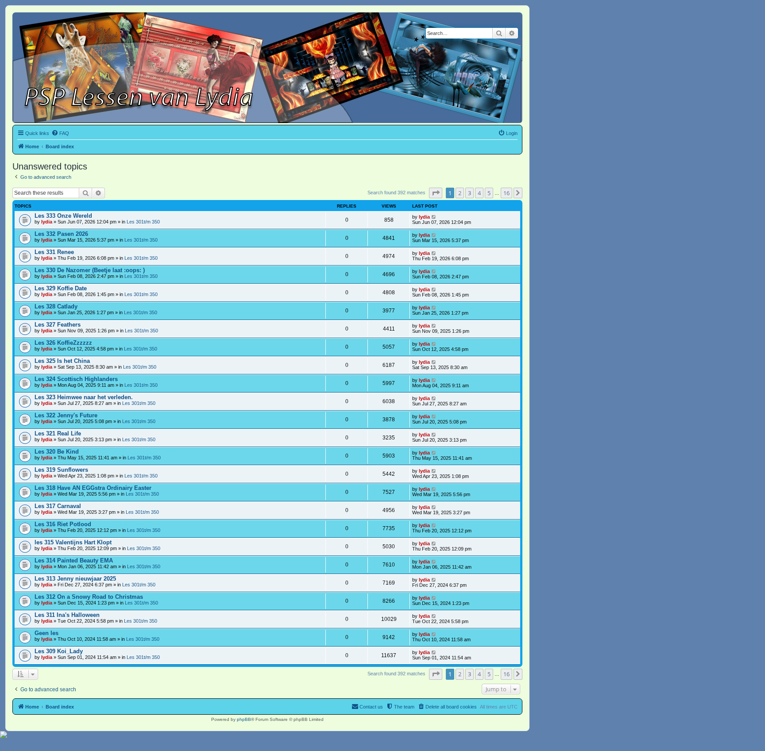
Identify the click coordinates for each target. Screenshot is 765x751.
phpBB (244, 719)
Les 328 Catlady (56, 306)
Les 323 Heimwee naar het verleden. (84, 397)
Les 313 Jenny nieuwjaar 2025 (75, 578)
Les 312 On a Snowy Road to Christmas (89, 596)
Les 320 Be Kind (57, 451)
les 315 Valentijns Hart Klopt (73, 542)
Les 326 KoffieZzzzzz (63, 342)
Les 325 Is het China (62, 361)
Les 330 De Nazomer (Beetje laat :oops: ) (90, 270)
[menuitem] (60, 133)
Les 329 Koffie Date (61, 288)
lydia (46, 221)
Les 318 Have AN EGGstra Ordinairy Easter (93, 488)
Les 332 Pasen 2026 (61, 234)
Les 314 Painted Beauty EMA (74, 560)
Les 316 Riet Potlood (63, 524)
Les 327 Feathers (58, 324)
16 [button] (506, 193)
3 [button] (469, 193)
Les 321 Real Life (58, 433)
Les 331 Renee (54, 252)
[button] (435, 193)
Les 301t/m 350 (143, 221)
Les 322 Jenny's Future (66, 415)
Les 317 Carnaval (58, 506)
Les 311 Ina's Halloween (67, 615)
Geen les (46, 633)
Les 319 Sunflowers (61, 469)
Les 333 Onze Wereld (63, 215)
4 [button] (479, 193)
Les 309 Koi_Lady (59, 651)
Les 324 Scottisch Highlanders (76, 379)
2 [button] (459, 193)
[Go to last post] (434, 217)
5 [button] (489, 193)
